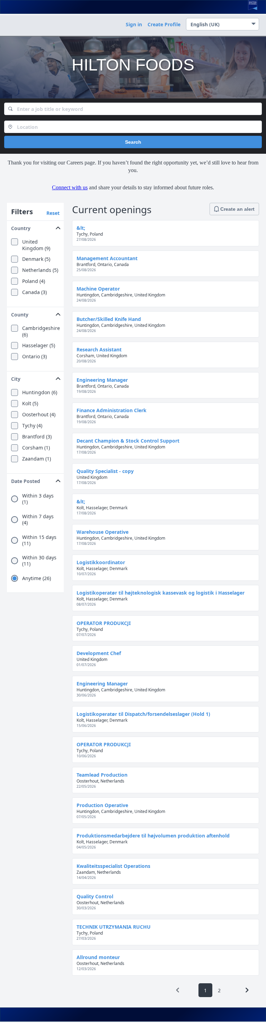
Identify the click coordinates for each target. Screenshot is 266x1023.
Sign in (134, 24)
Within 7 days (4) (38, 519)
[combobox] (133, 109)
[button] (35, 227)
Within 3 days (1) (38, 499)
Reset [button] (53, 213)
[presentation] (178, 990)
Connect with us (70, 187)
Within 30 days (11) (39, 561)
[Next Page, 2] (247, 990)
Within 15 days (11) (39, 540)
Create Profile (164, 24)
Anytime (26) (36, 578)
